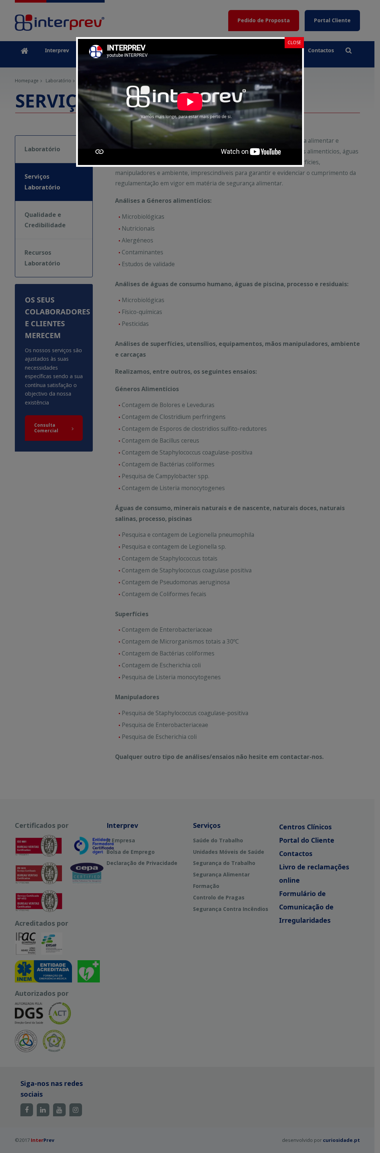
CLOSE (294, 42)
